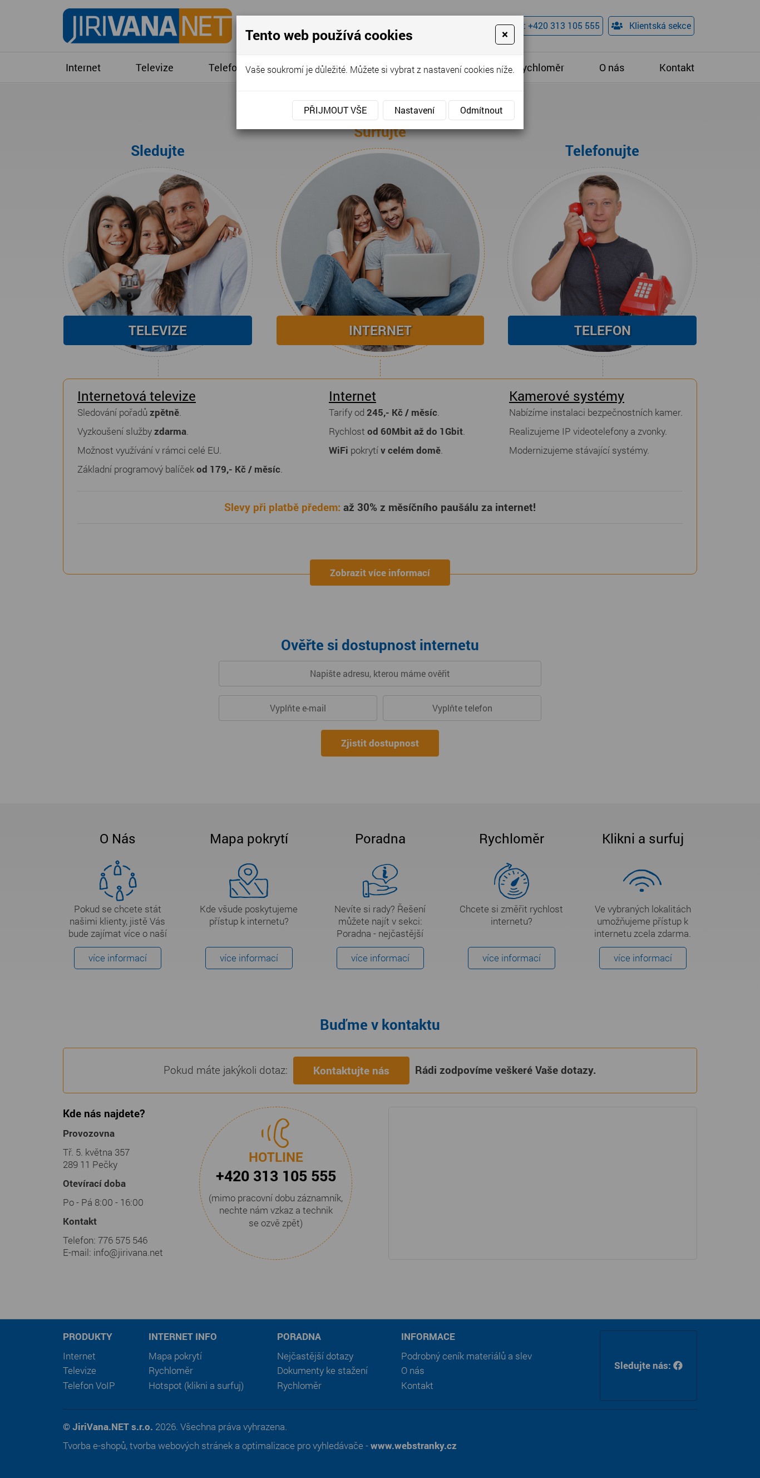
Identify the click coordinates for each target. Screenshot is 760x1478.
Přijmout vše (335, 110)
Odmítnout (481, 110)
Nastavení (414, 110)
